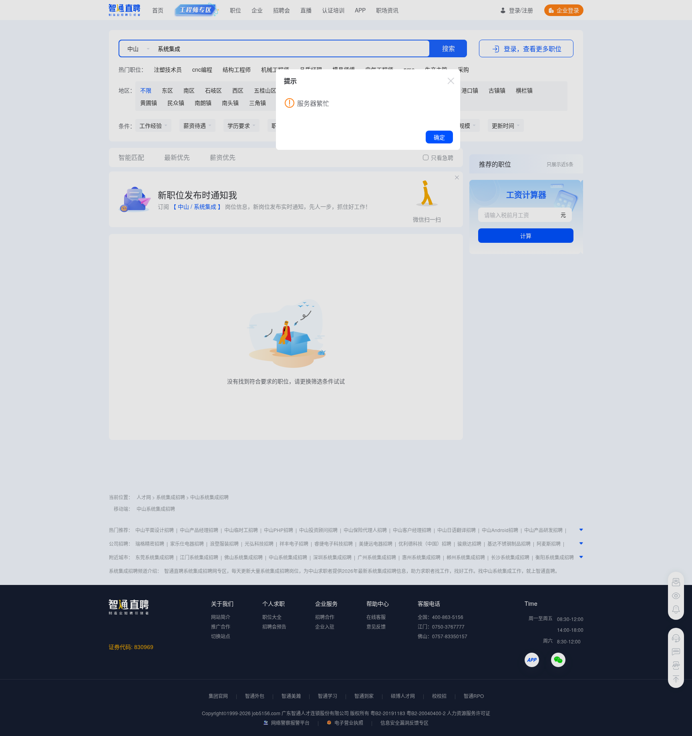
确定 (439, 137)
